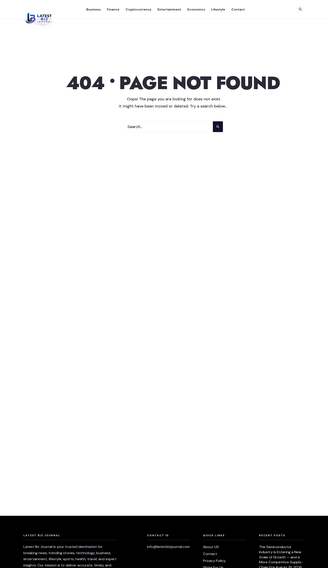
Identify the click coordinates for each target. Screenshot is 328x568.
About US (211, 547)
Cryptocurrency (138, 9)
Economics (196, 9)
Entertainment (169, 9)
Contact (238, 9)
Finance (113, 9)
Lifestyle (218, 9)
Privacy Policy (214, 560)
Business (93, 9)
